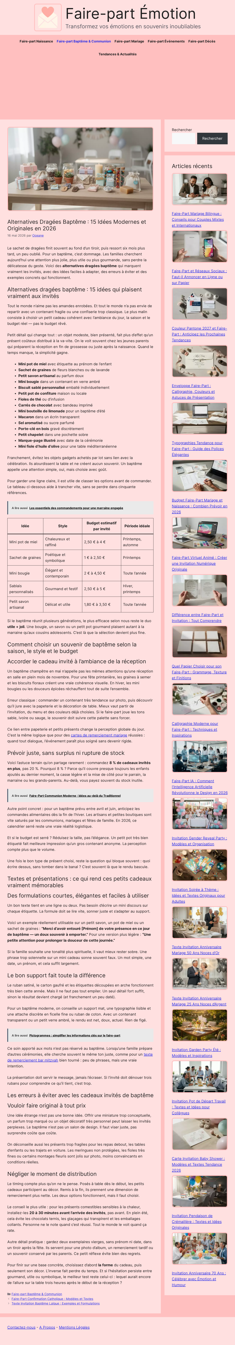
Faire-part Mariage (129, 41)
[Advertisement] (117, 88)
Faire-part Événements (166, 41)
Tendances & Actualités (118, 54)
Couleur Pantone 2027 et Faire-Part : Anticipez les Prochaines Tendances (199, 334)
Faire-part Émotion (130, 13)
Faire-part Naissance (36, 41)
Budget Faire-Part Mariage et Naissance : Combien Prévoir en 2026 (199, 506)
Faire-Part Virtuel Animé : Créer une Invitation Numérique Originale (199, 563)
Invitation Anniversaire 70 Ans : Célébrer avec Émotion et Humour (199, 1279)
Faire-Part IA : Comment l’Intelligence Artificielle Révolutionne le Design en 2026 (200, 787)
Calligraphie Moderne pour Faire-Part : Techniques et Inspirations (195, 729)
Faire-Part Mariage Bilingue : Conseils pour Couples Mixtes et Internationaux (198, 219)
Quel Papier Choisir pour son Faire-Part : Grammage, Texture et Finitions (199, 672)
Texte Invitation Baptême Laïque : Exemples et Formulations (56, 1303)
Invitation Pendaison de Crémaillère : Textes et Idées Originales (197, 1222)
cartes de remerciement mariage (99, 735)
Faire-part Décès (201, 41)
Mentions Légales (74, 1327)
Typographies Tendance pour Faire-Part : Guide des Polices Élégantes (198, 449)
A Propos (47, 1327)
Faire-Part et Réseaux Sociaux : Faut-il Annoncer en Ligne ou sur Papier (199, 277)
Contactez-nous (21, 1327)
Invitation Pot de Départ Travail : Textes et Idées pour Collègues (199, 1107)
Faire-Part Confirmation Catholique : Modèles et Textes (52, 1299)
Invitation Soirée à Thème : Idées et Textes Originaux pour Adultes (198, 895)
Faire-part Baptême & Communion (84, 41)
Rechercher (182, 130)
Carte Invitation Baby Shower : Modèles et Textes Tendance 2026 (198, 1164)
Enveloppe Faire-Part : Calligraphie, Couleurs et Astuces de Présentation (193, 391)
